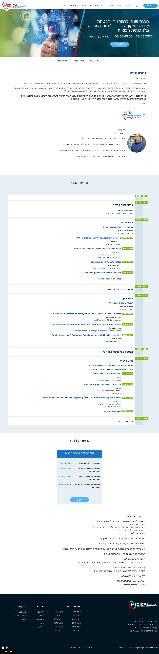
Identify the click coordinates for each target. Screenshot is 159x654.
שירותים (41, 612)
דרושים (24, 619)
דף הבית (130, 5)
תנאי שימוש (87, 647)
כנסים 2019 (76, 623)
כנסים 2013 (58, 623)
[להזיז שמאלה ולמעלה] (2, 650)
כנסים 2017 (77, 630)
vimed (72, 5)
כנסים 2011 (58, 630)
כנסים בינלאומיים (97, 5)
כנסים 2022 (76, 612)
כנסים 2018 (76, 627)
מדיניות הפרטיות (73, 647)
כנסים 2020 (76, 619)
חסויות (41, 623)
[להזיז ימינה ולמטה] (3, 652)
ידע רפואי (40, 619)
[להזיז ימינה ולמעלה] (3, 650)
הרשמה (120, 44)
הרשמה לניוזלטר (20, 616)
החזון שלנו (40, 616)
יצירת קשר (23, 612)
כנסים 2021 (76, 615)
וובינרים (83, 5)
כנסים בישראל (115, 5)
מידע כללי (94, 60)
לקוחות (41, 627)
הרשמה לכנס (63, 60)
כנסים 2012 (58, 627)
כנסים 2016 (58, 612)
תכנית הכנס (79, 60)
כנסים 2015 (58, 615)
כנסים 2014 (58, 619)
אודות (63, 5)
